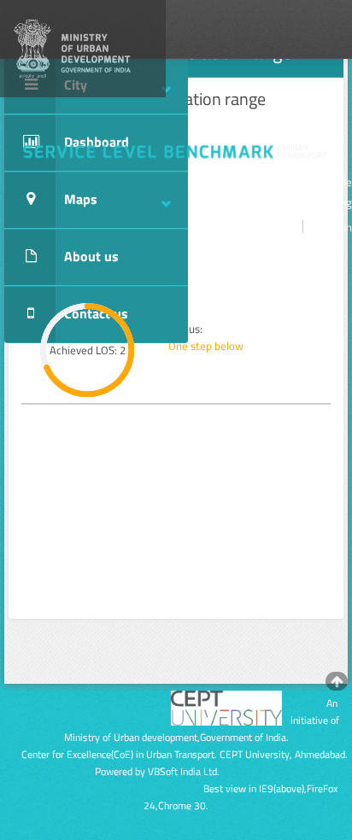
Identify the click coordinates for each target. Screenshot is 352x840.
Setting (334, 202)
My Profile (327, 181)
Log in (336, 227)
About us (91, 256)
